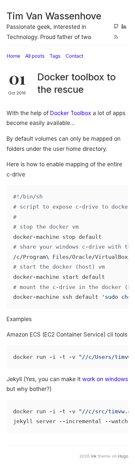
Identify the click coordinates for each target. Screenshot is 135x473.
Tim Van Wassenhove (54, 16)
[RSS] (116, 38)
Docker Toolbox (70, 113)
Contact (74, 56)
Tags (55, 56)
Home (13, 56)
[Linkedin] (124, 27)
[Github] (116, 27)
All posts (35, 56)
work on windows (105, 379)
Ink (94, 456)
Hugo (123, 456)
